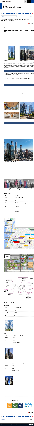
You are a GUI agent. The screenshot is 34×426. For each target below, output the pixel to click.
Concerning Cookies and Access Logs (14, 424)
